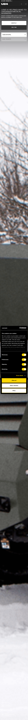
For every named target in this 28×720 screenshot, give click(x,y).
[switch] (24, 359)
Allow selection (14, 385)
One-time (14, 27)
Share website (6, 1)
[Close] (21, 4)
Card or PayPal (6, 34)
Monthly (14, 23)
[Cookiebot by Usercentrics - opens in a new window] (19, 328)
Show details (19, 375)
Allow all (14, 380)
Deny (14, 390)
